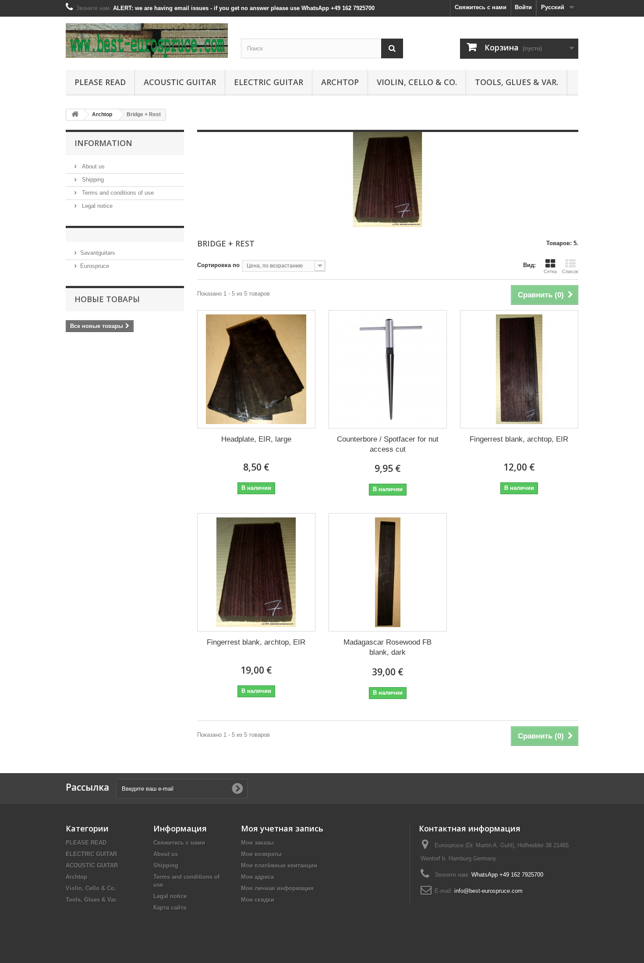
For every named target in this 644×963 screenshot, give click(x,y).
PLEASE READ (100, 82)
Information (103, 143)
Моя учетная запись (282, 828)
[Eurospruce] (147, 40)
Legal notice (96, 206)
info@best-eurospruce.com (488, 891)
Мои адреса (257, 877)
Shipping (92, 179)
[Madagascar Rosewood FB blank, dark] (387, 572)
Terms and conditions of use (117, 192)
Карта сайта (169, 907)
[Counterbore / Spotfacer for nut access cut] (387, 369)
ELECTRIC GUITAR (268, 82)
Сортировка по (218, 265)
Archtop (340, 82)
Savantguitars (97, 253)
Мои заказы (257, 842)
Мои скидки (257, 899)
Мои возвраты (261, 854)
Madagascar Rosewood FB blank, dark (387, 647)
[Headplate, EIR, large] (256, 369)
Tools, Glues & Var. (516, 82)
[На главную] (75, 114)
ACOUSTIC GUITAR (180, 82)
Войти (523, 7)
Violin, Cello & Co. (417, 82)
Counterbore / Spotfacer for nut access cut (388, 444)
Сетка (550, 271)
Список (570, 271)
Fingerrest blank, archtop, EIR (519, 439)
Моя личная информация (277, 888)
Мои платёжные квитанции (279, 865)
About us (92, 166)
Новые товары (107, 299)
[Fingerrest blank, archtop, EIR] (519, 369)
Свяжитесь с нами (480, 7)
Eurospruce (94, 266)
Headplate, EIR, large (256, 439)
